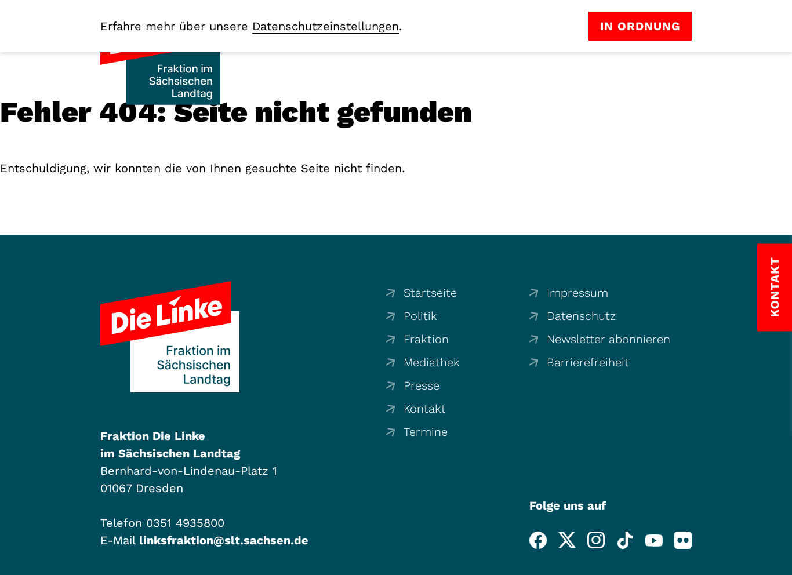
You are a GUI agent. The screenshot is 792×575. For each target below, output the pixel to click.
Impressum (577, 293)
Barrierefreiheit (588, 362)
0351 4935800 (185, 523)
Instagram (596, 540)
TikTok (625, 540)
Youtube (654, 540)
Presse (421, 385)
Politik (420, 316)
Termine (426, 432)
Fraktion (426, 339)
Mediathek (432, 362)
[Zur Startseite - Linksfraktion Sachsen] (169, 336)
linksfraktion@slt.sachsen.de (223, 540)
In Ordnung (640, 26)
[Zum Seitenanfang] (779, 562)
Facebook (538, 540)
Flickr (683, 540)
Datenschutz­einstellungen (325, 26)
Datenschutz (581, 316)
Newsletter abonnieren (608, 339)
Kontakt (425, 409)
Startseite (430, 293)
